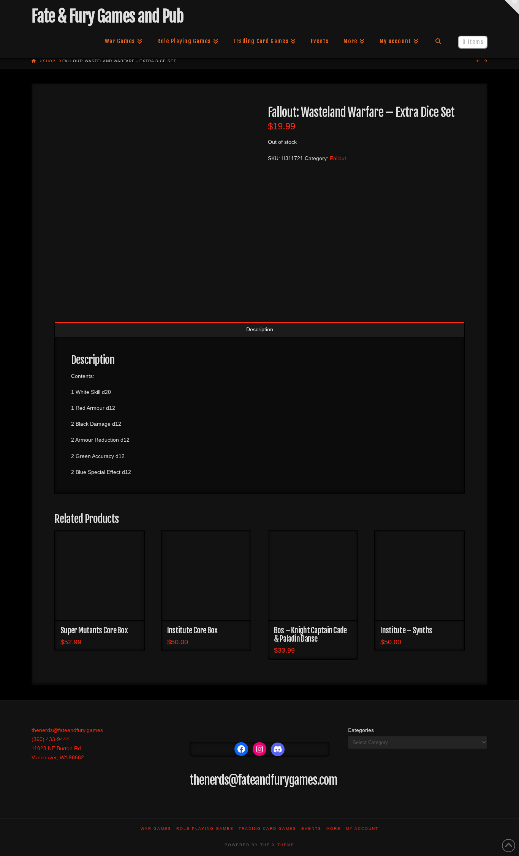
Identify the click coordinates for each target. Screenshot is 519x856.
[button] (512, 7)
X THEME (283, 845)
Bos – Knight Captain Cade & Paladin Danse (310, 634)
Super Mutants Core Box (94, 630)
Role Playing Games (205, 828)
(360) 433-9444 (50, 739)
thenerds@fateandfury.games (67, 730)
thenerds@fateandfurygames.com (263, 780)
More (333, 828)
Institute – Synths (406, 630)
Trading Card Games (267, 828)
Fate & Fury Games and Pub (107, 16)
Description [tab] (259, 329)
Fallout (338, 158)
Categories (361, 730)
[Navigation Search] (438, 41)
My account (362, 828)
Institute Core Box (192, 630)
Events (311, 828)
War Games (156, 828)
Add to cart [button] (99, 608)
